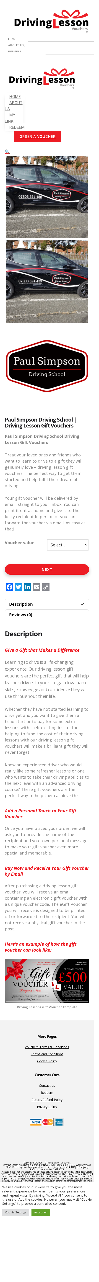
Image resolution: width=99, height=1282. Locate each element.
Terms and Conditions (47, 1054)
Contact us (47, 1085)
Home (13, 39)
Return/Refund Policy (47, 1099)
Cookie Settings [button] (15, 1212)
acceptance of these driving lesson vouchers (47, 1171)
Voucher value (19, 542)
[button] (7, 151)
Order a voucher (25, 57)
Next (47, 569)
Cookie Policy (47, 1061)
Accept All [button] (40, 1212)
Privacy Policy (47, 1106)
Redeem (14, 51)
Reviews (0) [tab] (20, 614)
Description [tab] (21, 604)
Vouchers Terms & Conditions (47, 1047)
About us (16, 45)
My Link (10, 118)
